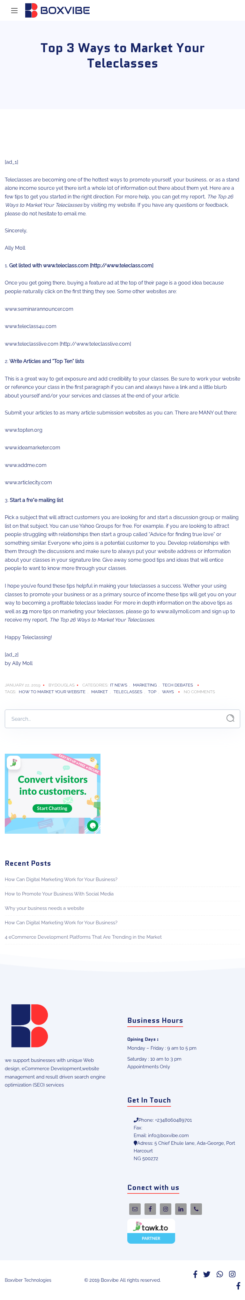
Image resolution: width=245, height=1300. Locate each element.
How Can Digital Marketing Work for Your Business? (61, 879)
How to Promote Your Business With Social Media (59, 894)
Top (152, 691)
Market (99, 691)
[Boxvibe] (57, 10)
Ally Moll (22, 663)
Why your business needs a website (44, 908)
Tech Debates (177, 685)
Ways (168, 691)
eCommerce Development (51, 1068)
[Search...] (230, 718)
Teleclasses (128, 691)
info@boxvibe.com (168, 1135)
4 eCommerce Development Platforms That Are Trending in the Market (83, 937)
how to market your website (52, 691)
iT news (118, 685)
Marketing (145, 685)
